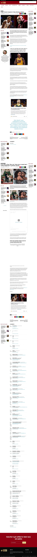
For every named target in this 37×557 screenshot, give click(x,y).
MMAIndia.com (25, 94)
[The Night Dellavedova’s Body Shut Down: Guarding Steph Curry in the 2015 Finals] (8, 41)
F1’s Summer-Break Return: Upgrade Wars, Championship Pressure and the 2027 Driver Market (31, 32)
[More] (27, 13)
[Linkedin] (21, 134)
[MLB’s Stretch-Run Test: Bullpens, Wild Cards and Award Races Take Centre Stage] (8, 144)
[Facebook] (32, 0)
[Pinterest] (20, 13)
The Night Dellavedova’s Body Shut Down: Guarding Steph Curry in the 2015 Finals (3, 41)
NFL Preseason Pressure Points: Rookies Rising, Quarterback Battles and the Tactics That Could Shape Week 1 (3, 149)
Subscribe (24, 542)
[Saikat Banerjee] (5, 52)
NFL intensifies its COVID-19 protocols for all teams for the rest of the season (23, 138)
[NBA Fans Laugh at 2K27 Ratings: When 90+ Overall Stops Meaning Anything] (8, 37)
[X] (34, 0)
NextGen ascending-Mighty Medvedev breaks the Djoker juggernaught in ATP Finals (14, 138)
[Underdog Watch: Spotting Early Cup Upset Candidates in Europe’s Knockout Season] (8, 158)
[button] (35, 9)
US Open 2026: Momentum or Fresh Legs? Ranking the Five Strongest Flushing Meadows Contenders (3, 154)
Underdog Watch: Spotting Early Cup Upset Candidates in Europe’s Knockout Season (3, 158)
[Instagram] (33, 0)
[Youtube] (35, 0)
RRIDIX (14, 556)
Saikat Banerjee (3, 13)
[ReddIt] (23, 134)
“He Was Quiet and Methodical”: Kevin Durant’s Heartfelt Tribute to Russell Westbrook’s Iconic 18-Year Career (3, 45)
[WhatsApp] (23, 13)
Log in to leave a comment (13, 144)
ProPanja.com (12, 96)
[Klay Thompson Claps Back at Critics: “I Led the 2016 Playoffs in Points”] (8, 33)
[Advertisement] (27, 2)
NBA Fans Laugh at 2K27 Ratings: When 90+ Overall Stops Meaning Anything (3, 37)
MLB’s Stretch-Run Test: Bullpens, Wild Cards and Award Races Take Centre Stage (3, 144)
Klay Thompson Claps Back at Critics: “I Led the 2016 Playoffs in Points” (3, 33)
